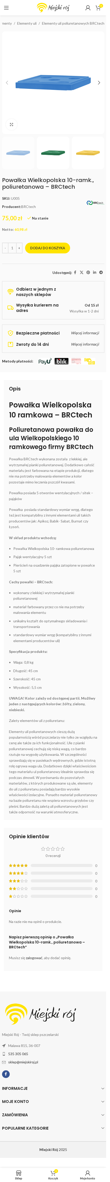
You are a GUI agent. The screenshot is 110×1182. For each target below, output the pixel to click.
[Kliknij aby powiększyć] (11, 124)
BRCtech (28, 206)
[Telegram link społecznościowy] (101, 272)
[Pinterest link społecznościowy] (88, 272)
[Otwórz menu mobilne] (6, 8)
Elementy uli (27, 23)
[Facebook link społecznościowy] (75, 272)
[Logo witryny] (53, 7)
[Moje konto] (88, 8)
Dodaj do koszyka (47, 248)
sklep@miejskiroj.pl (23, 1062)
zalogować (34, 958)
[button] (7, 83)
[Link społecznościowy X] (81, 272)
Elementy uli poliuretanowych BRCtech (73, 23)
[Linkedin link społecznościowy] (95, 272)
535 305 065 (18, 1054)
